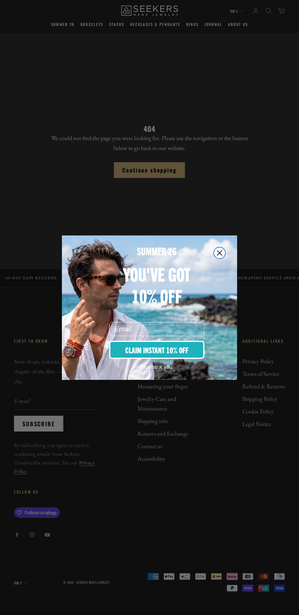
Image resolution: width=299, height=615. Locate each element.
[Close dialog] (219, 253)
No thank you (156, 367)
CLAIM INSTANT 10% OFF (156, 350)
